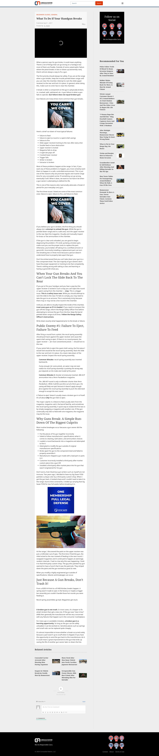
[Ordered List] (52, 712)
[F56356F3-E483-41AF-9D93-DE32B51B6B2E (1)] (61, 127)
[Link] (62, 712)
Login (83, 701)
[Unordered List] (55, 712)
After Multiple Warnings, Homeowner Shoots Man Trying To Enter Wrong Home (107, 134)
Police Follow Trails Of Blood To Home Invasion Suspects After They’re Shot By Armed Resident (107, 71)
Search (99, 3)
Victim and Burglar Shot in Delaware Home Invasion (107, 155)
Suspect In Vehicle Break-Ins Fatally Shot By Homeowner (42, 673)
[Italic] (45, 712)
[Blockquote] (57, 712)
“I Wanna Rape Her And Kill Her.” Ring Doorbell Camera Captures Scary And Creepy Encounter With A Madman (107, 119)
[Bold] (43, 712)
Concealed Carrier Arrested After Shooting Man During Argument (41, 661)
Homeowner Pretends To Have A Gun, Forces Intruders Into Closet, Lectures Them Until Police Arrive (107, 196)
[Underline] (48, 712)
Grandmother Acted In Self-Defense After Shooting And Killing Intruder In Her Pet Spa (107, 167)
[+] (66, 712)
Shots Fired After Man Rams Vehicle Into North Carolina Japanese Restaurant (69, 661)
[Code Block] (59, 712)
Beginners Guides (43, 15)
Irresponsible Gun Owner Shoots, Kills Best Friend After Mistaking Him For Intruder (69, 675)
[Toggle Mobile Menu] (122, 3)
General (54, 15)
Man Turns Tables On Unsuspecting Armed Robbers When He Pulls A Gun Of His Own (106, 180)
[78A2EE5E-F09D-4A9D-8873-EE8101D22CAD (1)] (61, 513)
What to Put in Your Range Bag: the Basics (107, 146)
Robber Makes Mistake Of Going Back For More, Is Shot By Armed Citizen (106, 84)
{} (63, 712)
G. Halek (47, 26)
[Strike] (50, 712)
